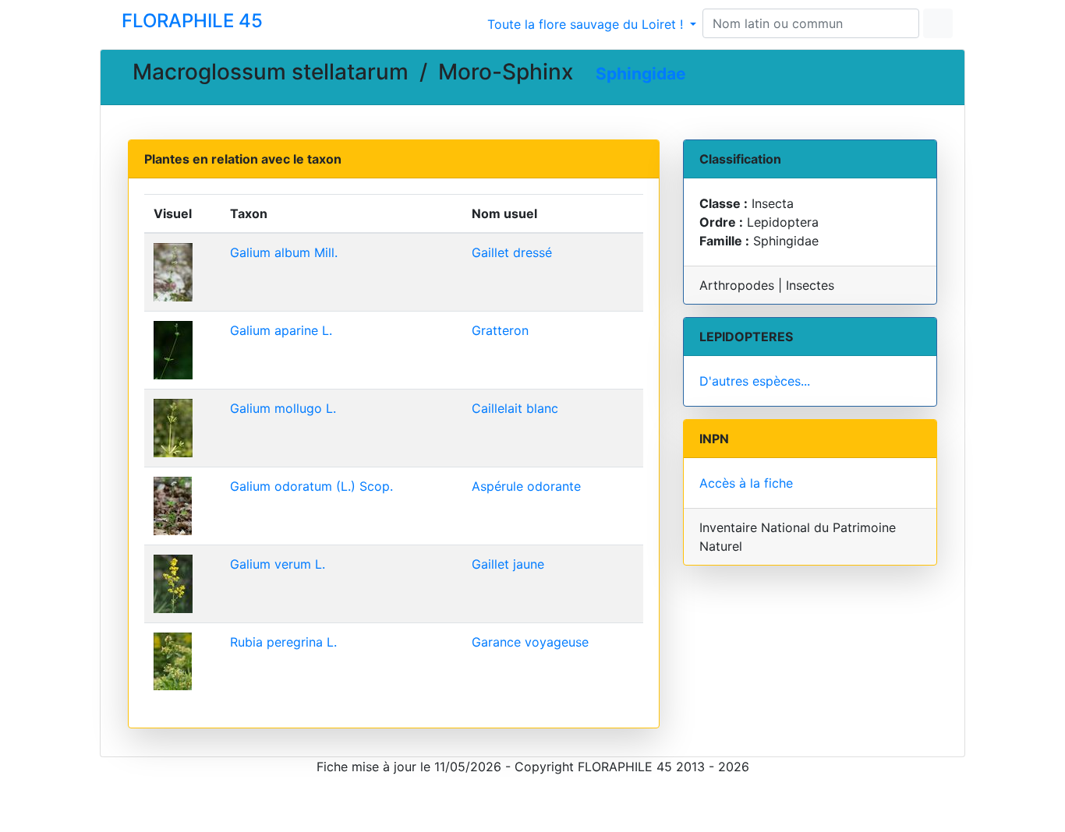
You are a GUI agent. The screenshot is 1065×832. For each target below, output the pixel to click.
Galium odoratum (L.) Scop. (311, 486)
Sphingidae (641, 73)
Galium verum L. (277, 564)
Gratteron (500, 330)
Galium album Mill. (284, 252)
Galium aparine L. (281, 330)
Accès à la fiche (746, 483)
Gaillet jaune (508, 564)
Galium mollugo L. (283, 408)
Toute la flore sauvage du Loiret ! (587, 24)
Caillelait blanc (515, 408)
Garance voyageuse (530, 642)
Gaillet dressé (512, 252)
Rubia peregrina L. (283, 642)
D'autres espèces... (754, 381)
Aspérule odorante (526, 486)
